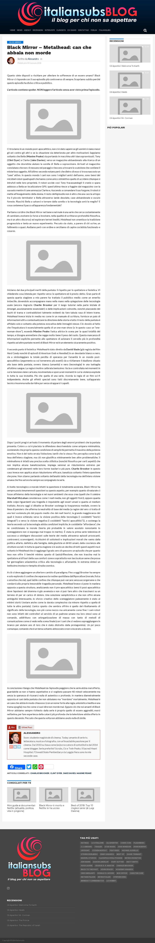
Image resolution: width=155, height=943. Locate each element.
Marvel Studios (88, 858)
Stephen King (119, 877)
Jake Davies (69, 773)
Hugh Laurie (86, 866)
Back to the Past (89, 869)
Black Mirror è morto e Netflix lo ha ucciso (51, 807)
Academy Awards (124, 869)
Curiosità (61, 30)
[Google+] (11, 747)
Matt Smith (132, 862)
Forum (94, 30)
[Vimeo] (19, 747)
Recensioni (38, 30)
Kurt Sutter (117, 862)
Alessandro (33, 59)
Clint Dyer (56, 773)
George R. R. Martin (104, 866)
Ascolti (27, 30)
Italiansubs (104, 30)
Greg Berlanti (88, 873)
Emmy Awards (107, 854)
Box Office (122, 873)
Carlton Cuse (136, 873)
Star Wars (110, 847)
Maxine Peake (84, 773)
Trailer (98, 847)
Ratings (85, 843)
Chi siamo (72, 30)
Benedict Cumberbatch (92, 881)
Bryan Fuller (104, 877)
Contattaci (83, 30)
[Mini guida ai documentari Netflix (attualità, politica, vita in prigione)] (21, 801)
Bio (13, 727)
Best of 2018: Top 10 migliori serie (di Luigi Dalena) (82, 808)
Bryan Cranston (133, 858)
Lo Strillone (97, 843)
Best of (120, 854)
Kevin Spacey (107, 869)
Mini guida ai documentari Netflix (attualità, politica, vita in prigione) (21, 808)
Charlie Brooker (39, 773)
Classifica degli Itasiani (110, 858)
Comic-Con (126, 843)
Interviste (50, 30)
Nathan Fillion (88, 877)
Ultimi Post (26, 727)
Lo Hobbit (111, 881)
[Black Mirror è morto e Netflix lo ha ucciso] (53, 801)
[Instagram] (15, 747)
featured (114, 850)
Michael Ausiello (130, 850)
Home (12, 30)
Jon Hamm (85, 862)
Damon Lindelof (101, 862)
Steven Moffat (99, 850)
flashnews (139, 843)
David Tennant (134, 854)
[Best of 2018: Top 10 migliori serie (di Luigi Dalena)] (85, 801)
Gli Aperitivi (112, 843)
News (19, 30)
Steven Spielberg (89, 854)
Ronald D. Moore (105, 873)
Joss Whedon (124, 847)
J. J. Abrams (86, 847)
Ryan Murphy (140, 847)
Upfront (85, 850)
